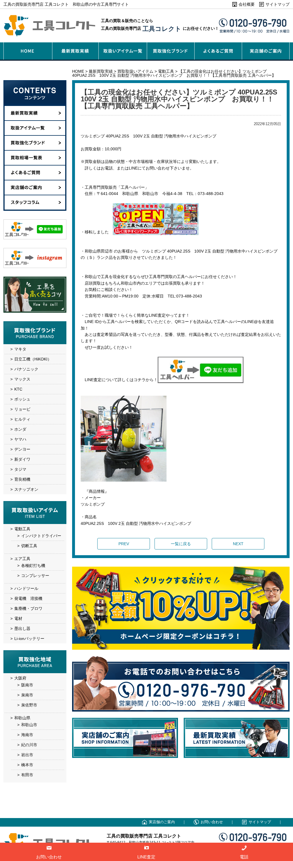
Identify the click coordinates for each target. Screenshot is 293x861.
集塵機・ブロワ (28, 608)
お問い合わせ (212, 822)
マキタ (20, 349)
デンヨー (22, 449)
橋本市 (27, 765)
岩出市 (27, 755)
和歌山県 (22, 718)
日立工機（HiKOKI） (33, 359)
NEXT (238, 543)
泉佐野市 (29, 705)
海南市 (27, 735)
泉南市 (27, 695)
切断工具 (29, 546)
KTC (18, 389)
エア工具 (22, 559)
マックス (22, 379)
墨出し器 (22, 628)
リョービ (22, 409)
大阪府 (20, 678)
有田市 (27, 775)
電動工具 (22, 529)
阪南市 (27, 685)
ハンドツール (26, 588)
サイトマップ (278, 4)
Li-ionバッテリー (29, 639)
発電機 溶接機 (28, 598)
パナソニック (26, 369)
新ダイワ (22, 459)
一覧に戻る (181, 543)
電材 (18, 618)
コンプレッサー (35, 576)
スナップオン (26, 489)
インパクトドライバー (41, 536)
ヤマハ (20, 439)
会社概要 (247, 4)
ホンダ (20, 429)
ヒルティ (22, 419)
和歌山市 (29, 725)
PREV (123, 543)
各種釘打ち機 (33, 566)
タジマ (20, 469)
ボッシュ (22, 399)
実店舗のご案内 (162, 822)
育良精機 (22, 479)
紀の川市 (29, 745)
